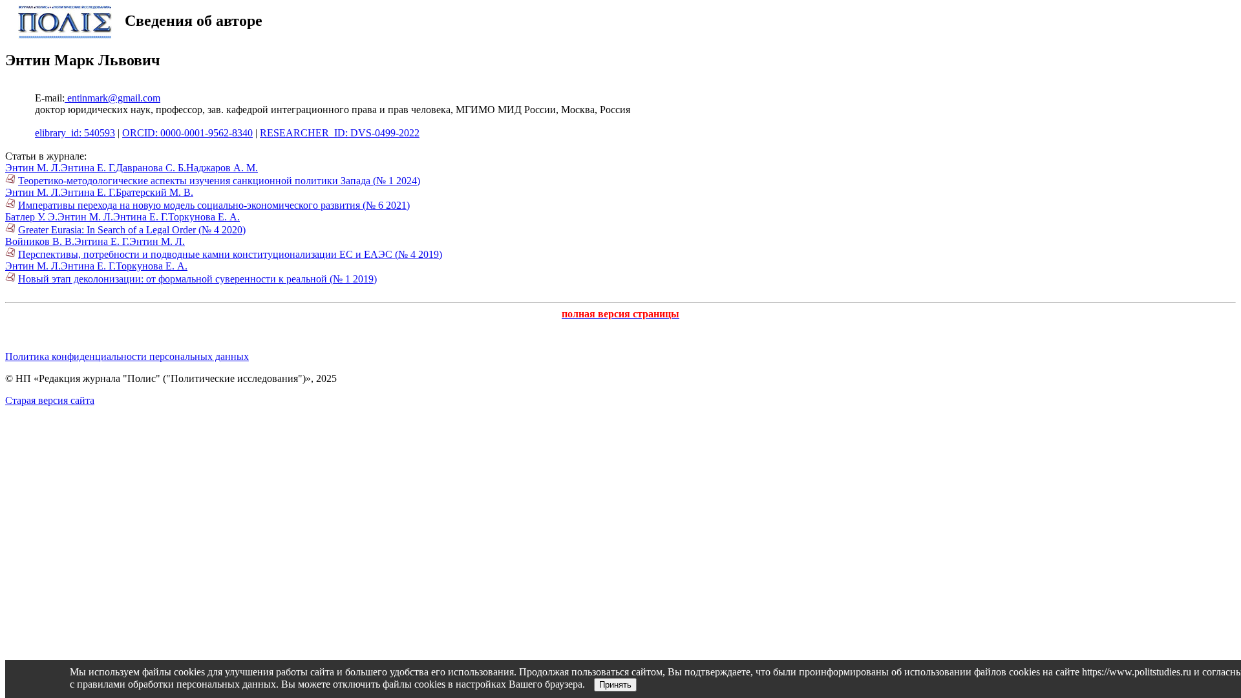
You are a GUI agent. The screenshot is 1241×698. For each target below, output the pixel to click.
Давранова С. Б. (151, 167)
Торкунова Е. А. (204, 216)
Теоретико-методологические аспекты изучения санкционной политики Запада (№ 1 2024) (219, 180)
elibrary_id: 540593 (75, 132)
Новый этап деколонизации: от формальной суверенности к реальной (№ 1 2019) (197, 278)
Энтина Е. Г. (88, 167)
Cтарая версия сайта (49, 400)
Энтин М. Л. (33, 167)
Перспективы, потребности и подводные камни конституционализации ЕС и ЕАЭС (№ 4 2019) (230, 254)
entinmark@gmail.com (112, 97)
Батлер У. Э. (31, 216)
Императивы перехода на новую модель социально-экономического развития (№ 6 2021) (214, 205)
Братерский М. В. (154, 192)
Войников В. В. (39, 241)
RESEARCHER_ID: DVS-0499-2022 (339, 132)
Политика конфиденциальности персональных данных (127, 356)
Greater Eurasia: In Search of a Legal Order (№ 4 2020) (132, 229)
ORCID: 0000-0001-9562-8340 (187, 132)
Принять (615, 685)
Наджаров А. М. (222, 167)
